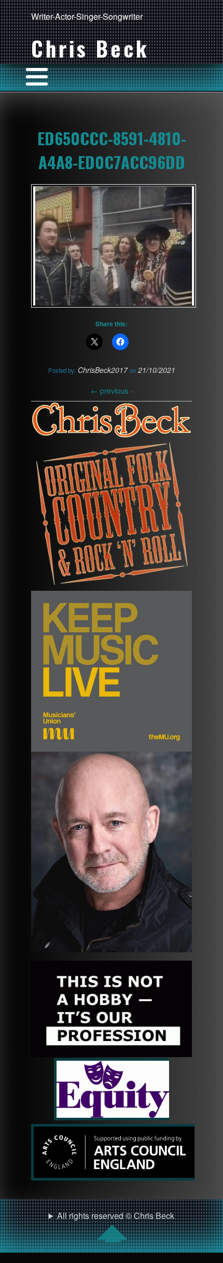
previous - (112, 390)
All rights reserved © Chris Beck (115, 1216)
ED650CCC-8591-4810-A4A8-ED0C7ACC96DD (111, 150)
